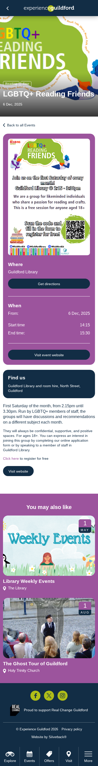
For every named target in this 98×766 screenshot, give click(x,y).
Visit (69, 761)
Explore (10, 761)
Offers (49, 761)
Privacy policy (72, 729)
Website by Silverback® (49, 737)
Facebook (35, 696)
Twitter (49, 696)
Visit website (18, 471)
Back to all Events (21, 125)
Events (29, 761)
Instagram (63, 696)
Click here (11, 458)
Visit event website (49, 355)
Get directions (49, 284)
